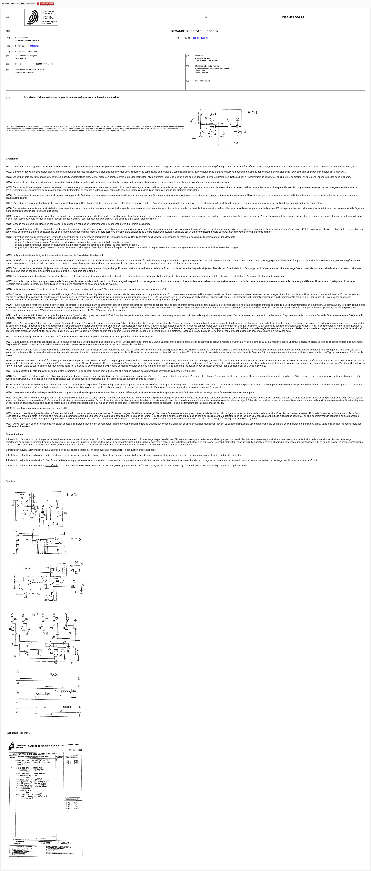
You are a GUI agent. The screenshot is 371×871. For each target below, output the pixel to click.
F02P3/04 (205, 38)
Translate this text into (9, 3)
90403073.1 (34, 46)
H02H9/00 (196, 38)
